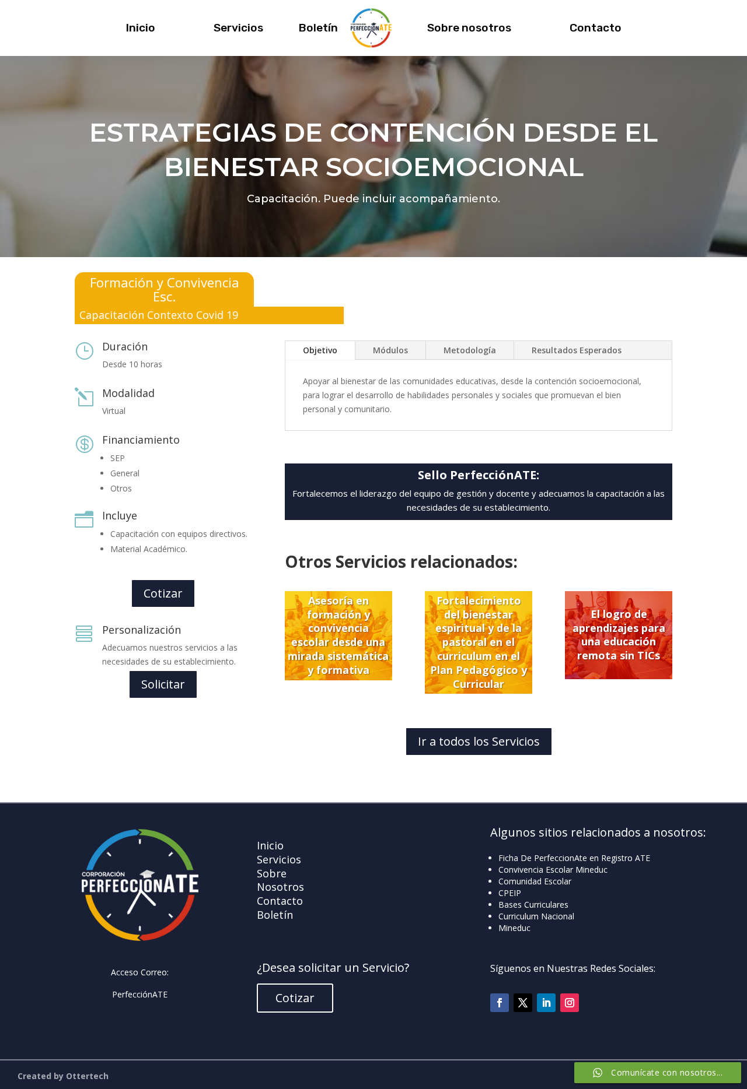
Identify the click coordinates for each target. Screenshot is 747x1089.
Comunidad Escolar (534, 881)
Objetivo (320, 350)
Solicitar (163, 684)
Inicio (140, 27)
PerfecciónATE (139, 994)
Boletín (318, 27)
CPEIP (509, 892)
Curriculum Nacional (536, 916)
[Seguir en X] (523, 1002)
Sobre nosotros (469, 27)
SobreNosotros (280, 880)
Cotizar (163, 593)
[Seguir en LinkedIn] (546, 1002)
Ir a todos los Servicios (479, 741)
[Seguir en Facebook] (499, 1002)
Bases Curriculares (533, 904)
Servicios (238, 27)
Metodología (470, 350)
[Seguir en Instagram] (569, 1002)
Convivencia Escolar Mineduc (553, 869)
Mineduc (514, 927)
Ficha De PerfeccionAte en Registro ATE (574, 857)
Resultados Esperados (577, 350)
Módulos (390, 350)
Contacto (596, 27)
